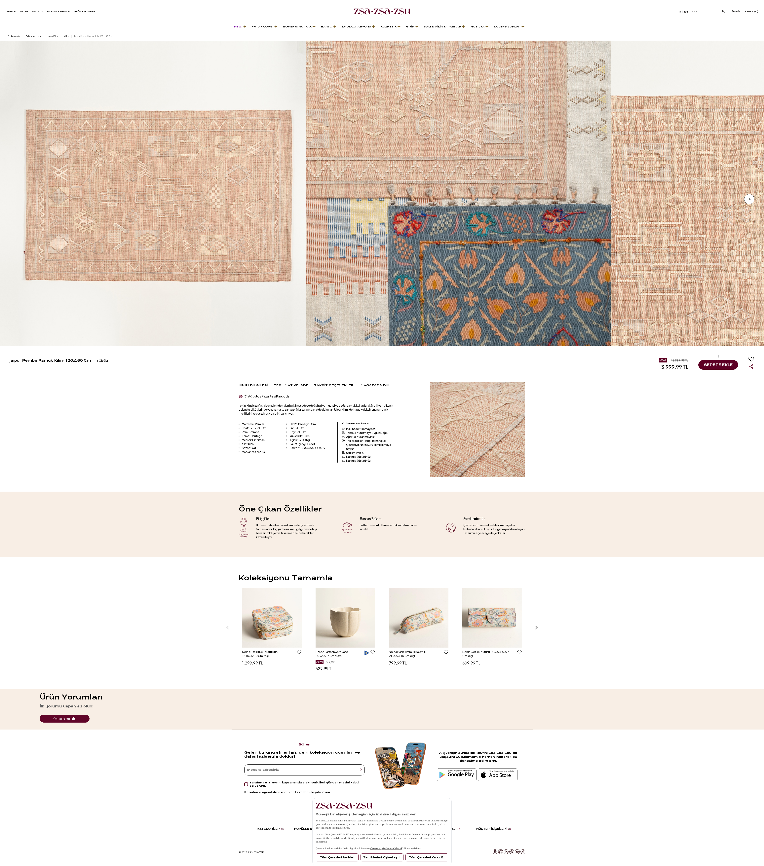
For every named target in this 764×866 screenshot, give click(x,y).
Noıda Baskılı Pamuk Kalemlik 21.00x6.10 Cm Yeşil (407, 654)
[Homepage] (382, 12)
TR (679, 12)
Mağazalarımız (84, 11)
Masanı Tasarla (58, 11)
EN (686, 12)
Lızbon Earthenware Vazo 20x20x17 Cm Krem (332, 654)
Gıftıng (37, 11)
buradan (302, 792)
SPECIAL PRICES (17, 11)
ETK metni (273, 782)
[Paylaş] (751, 366)
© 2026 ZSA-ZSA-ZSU (251, 852)
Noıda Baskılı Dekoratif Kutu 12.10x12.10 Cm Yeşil (260, 654)
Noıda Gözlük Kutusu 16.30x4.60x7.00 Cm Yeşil (488, 654)
